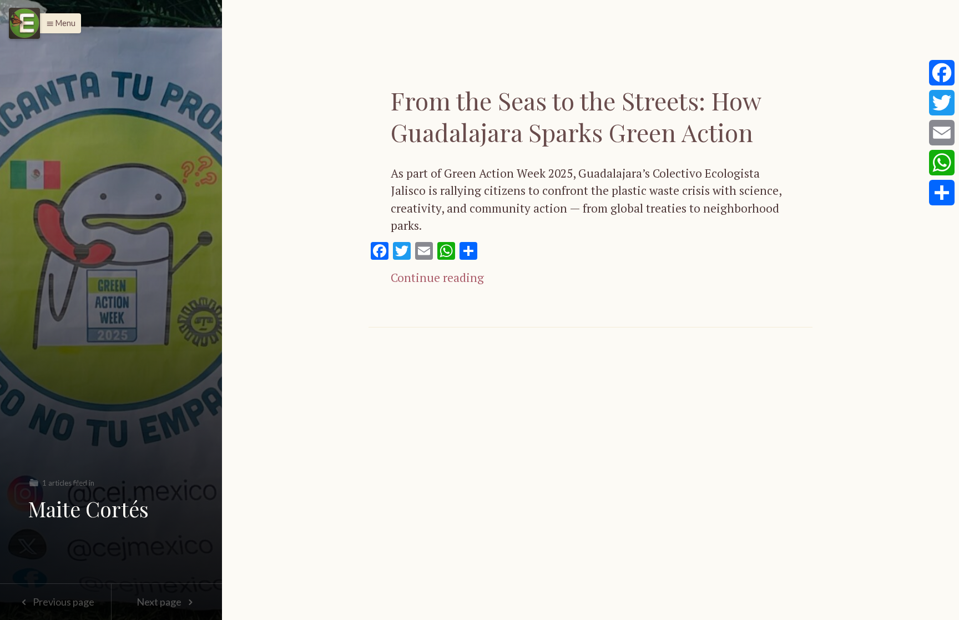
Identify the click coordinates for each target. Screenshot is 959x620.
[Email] (942, 133)
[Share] (942, 193)
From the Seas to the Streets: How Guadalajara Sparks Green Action (576, 116)
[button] (58, 23)
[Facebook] (942, 73)
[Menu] (24, 23)
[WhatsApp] (942, 163)
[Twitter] (942, 103)
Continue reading (437, 277)
